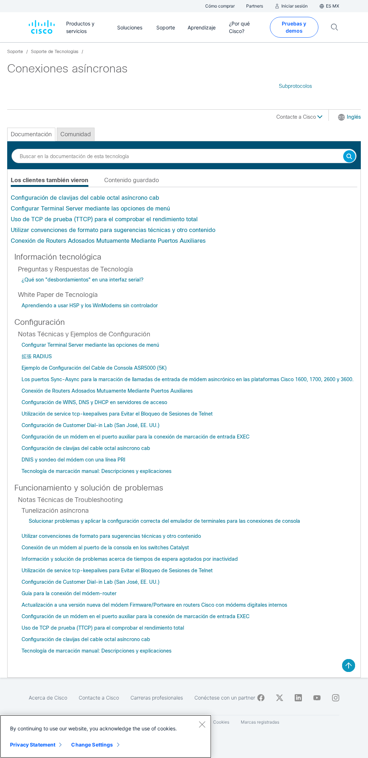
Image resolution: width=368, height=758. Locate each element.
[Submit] (349, 157)
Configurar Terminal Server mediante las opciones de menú (90, 208)
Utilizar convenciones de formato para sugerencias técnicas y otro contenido (113, 230)
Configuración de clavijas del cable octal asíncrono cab (85, 198)
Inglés (354, 117)
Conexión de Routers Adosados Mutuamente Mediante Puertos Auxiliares (108, 241)
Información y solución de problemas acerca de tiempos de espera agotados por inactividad (130, 559)
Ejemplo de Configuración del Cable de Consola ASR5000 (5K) (94, 368)
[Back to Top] (348, 665)
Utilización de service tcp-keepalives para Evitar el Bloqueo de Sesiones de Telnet (117, 414)
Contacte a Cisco (296, 117)
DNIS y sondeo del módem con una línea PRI (73, 460)
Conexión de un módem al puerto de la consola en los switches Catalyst (105, 547)
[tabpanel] (184, 219)
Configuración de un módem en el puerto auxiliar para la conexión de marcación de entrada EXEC (135, 437)
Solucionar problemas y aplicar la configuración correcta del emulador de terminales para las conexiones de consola (164, 521)
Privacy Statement (32, 745)
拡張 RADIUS (37, 356)
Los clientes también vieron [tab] (49, 180)
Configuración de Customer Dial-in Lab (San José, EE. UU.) (91, 425)
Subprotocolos (295, 86)
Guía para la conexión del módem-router (69, 593)
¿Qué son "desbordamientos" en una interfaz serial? (82, 280)
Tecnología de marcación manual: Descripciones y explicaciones (96, 471)
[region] (105, 736)
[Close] (202, 724)
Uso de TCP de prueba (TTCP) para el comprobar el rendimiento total (104, 219)
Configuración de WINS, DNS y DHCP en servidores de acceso (94, 402)
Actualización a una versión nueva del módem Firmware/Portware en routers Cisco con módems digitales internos (154, 605)
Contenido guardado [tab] (131, 180)
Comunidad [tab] (75, 134)
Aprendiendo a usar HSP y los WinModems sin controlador (90, 305)
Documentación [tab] (31, 134)
